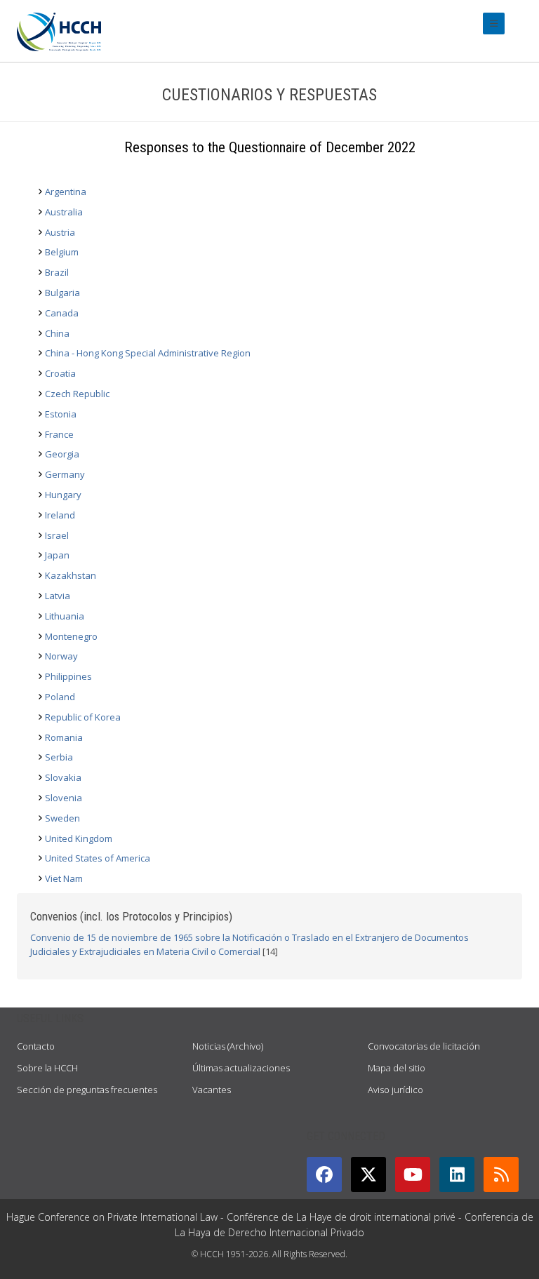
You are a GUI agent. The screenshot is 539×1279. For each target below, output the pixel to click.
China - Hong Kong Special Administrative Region (148, 353)
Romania (64, 737)
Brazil (57, 272)
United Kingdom (78, 838)
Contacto (36, 1046)
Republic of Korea (83, 717)
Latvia (57, 595)
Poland (60, 696)
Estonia (60, 414)
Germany (65, 474)
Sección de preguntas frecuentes (87, 1089)
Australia (64, 212)
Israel (57, 535)
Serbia (59, 757)
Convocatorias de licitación (424, 1046)
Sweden (62, 818)
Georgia (62, 454)
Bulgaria (62, 292)
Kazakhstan (70, 575)
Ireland (60, 515)
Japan (57, 555)
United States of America (97, 858)
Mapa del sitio (396, 1068)
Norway (61, 656)
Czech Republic (77, 393)
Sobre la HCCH (47, 1068)
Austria (60, 232)
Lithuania (64, 616)
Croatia (60, 373)
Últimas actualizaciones (241, 1068)
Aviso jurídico (395, 1089)
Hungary (63, 494)
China (57, 333)
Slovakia (63, 777)
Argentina (65, 191)
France (59, 434)
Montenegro (71, 636)
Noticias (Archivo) (227, 1046)
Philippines (68, 676)
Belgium (62, 252)
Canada (62, 313)
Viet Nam (64, 878)
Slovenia (63, 797)
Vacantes (211, 1089)
